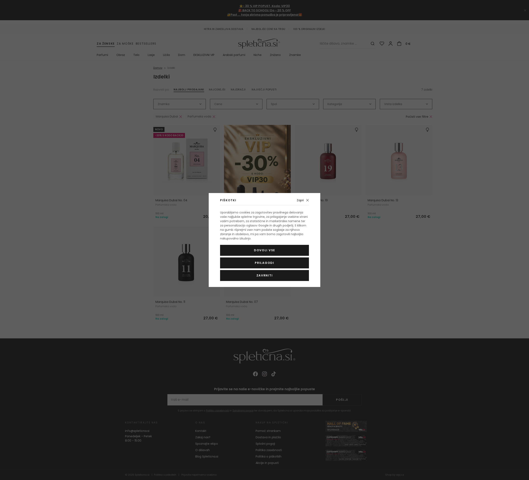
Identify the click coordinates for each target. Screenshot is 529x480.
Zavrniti (264, 275)
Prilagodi (264, 263)
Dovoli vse (264, 250)
